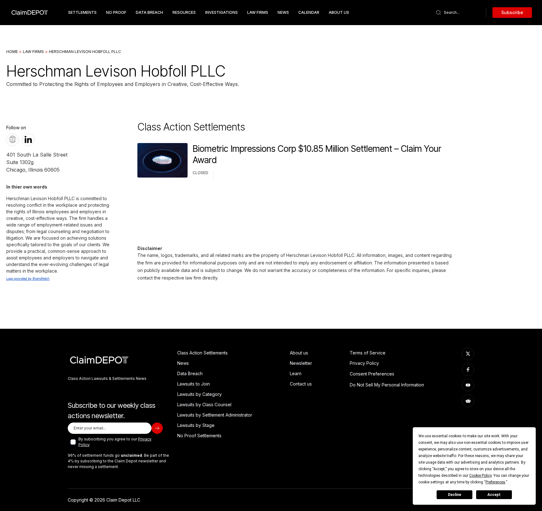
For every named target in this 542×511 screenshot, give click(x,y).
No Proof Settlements (199, 435)
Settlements (82, 12)
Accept (494, 494)
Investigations (221, 12)
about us (339, 12)
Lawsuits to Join (193, 383)
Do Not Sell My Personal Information (387, 384)
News (283, 12)
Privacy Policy (364, 363)
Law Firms (257, 12)
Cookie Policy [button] (480, 475)
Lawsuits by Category (199, 394)
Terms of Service (367, 352)
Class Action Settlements (202, 352)
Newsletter (301, 363)
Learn (295, 373)
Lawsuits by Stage (196, 425)
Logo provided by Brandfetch (28, 278)
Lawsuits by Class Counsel (204, 404)
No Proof (116, 12)
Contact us (301, 383)
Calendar (308, 12)
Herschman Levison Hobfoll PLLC (85, 51)
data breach (149, 12)
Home (12, 51)
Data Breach (190, 373)
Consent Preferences (372, 373)
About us (299, 352)
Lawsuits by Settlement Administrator (214, 415)
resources (184, 12)
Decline (454, 494)
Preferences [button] (495, 482)
